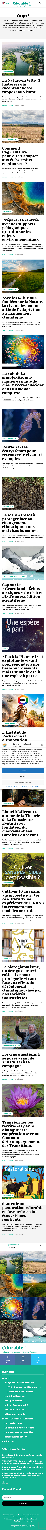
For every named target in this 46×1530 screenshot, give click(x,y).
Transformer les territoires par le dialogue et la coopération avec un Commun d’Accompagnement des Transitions (21, 1133)
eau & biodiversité (10, 140)
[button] (43, 745)
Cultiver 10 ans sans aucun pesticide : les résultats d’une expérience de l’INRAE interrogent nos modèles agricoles (23, 901)
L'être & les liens (9, 365)
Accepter (23, 770)
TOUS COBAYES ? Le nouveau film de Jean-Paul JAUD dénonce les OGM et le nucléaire (22, 1462)
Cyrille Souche (7, 105)
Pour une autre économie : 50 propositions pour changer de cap (22, 1468)
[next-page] (7, 1482)
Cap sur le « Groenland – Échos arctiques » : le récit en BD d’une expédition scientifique (23, 592)
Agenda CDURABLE (10, 724)
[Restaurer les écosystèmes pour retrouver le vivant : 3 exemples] (23, 425)
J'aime (8, 1355)
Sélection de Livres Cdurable (14, 576)
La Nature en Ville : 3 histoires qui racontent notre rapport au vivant (21, 86)
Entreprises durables (11, 1046)
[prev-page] (3, 1482)
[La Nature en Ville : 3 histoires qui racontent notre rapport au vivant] (23, 59)
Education (7, 212)
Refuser (23, 776)
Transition (7, 958)
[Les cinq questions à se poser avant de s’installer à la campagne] (23, 1033)
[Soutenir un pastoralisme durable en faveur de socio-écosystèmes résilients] (23, 1182)
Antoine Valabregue (9, 404)
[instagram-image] (11, 1262)
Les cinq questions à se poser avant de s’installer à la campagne (21, 1060)
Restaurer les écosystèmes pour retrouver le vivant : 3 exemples (22, 453)
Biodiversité (8, 72)
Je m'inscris (23, 1504)
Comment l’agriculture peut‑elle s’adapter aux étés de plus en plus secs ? (20, 156)
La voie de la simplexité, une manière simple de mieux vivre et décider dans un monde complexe (23, 383)
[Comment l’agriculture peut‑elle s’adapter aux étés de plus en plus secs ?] (23, 126)
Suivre (42, 1246)
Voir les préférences (23, 782)
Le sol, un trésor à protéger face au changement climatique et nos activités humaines (20, 523)
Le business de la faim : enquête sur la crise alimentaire (22, 1456)
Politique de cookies (11, 786)
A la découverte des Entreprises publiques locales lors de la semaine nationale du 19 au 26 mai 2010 (22, 1475)
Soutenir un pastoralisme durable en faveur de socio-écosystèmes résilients (22, 1211)
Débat (5, 648)
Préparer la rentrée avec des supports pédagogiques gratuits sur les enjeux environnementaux (20, 229)
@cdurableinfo (13, 1245)
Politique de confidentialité (31, 786)
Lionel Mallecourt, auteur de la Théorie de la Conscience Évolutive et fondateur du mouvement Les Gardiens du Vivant (21, 823)
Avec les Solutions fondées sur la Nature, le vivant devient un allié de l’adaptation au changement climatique (22, 307)
